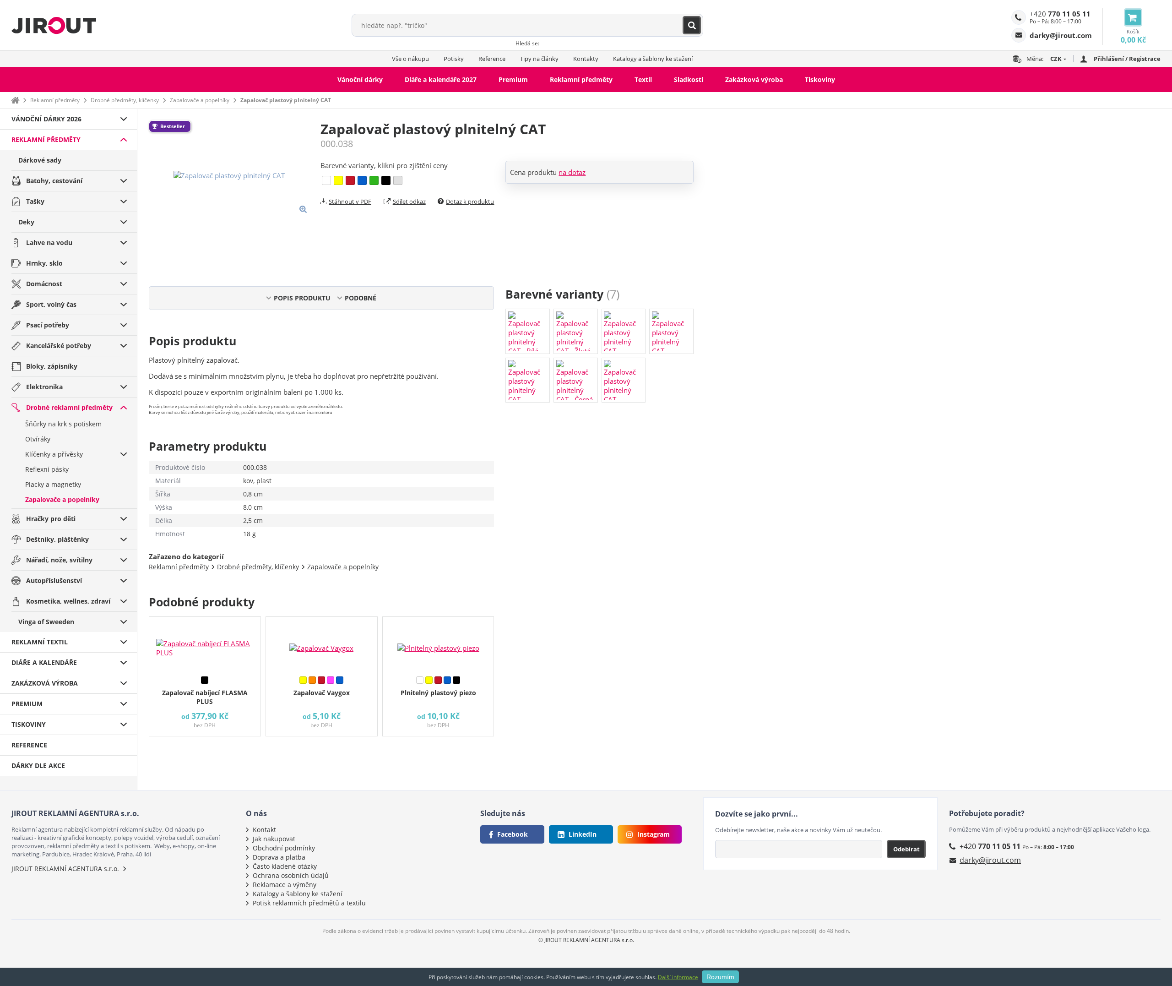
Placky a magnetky (53, 484)
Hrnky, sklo (44, 263)
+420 (1060, 13)
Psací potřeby (47, 325)
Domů (15, 100)
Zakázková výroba (754, 79)
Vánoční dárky (360, 79)
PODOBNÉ (360, 298)
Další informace (678, 977)
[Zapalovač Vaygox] (321, 644)
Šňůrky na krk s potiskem (63, 423)
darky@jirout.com (990, 860)
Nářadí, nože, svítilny (59, 560)
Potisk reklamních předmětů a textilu (309, 903)
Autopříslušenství (54, 580)
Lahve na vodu (49, 242)
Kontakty (585, 58)
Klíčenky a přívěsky (54, 454)
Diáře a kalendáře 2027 (441, 79)
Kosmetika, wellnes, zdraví (68, 601)
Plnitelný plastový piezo (438, 692)
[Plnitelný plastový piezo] (438, 644)
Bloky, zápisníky (51, 366)
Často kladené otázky (285, 866)
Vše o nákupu (410, 58)
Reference (491, 58)
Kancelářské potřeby (58, 345)
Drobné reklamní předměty (69, 407)
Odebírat (906, 849)
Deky (26, 222)
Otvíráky (37, 439)
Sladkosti (688, 79)
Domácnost (44, 283)
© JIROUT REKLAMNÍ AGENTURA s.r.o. (586, 940)
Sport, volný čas (51, 304)
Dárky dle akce (38, 765)
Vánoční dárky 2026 (46, 118)
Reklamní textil (39, 641)
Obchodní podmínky (284, 848)
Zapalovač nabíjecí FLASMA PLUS (205, 697)
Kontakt (264, 829)
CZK (1056, 58)
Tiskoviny (820, 79)
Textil (643, 79)
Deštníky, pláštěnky (57, 539)
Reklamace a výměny (284, 884)
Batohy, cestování (54, 180)
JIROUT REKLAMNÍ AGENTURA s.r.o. (65, 868)
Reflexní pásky (47, 469)
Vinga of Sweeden (46, 621)
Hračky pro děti (51, 518)
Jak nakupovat (274, 838)
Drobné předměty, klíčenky (125, 100)
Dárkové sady (39, 160)
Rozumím (720, 977)
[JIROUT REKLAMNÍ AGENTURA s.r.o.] (53, 25)
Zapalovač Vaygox (321, 692)
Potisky (454, 58)
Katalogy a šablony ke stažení (653, 58)
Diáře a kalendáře (44, 662)
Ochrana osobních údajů (291, 875)
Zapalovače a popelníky (199, 100)
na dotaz (572, 172)
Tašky (35, 201)
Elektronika (44, 386)
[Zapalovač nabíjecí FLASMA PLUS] (204, 644)
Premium (513, 79)
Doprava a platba (279, 857)
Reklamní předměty (581, 79)
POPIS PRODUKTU (302, 298)
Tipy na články (539, 58)
